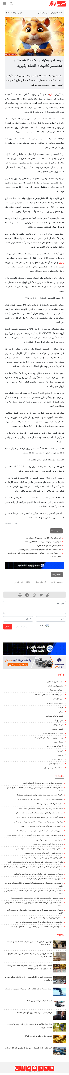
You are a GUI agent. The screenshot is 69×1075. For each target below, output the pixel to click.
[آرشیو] (23, 1068)
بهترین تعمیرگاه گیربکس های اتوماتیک (49, 694)
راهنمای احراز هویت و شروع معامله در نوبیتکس (46, 917)
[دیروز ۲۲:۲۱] (59, 992)
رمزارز (61, 262)
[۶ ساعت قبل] (59, 968)
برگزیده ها (60, 776)
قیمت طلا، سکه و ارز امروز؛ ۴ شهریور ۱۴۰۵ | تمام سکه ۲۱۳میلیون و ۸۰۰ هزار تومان (29, 967)
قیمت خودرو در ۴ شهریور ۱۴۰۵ (39, 1000)
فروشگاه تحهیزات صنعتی (54, 746)
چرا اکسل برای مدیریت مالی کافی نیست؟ (48, 737)
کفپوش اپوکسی (57, 729)
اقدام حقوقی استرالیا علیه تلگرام (49, 545)
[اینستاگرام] (40, 1068)
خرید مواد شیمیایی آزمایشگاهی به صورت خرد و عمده (44, 853)
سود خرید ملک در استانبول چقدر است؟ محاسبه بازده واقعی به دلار (39, 813)
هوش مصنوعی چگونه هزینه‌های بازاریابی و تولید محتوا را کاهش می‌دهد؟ (37, 898)
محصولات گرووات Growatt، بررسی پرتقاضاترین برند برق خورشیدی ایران (37, 926)
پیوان (61, 712)
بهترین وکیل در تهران (55, 686)
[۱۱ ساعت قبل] (59, 980)
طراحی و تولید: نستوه (34, 1072)
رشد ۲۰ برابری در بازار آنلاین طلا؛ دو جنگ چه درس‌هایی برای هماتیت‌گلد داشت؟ (35, 862)
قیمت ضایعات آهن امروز (54, 716)
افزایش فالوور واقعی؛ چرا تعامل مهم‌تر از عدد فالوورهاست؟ (42, 857)
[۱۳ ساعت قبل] (59, 956)
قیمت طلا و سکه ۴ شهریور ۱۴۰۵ (38, 1036)
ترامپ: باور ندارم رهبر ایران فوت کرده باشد (34, 1012)
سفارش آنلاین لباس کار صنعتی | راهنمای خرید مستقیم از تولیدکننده (39, 831)
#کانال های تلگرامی (22, 582)
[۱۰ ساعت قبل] (59, 944)
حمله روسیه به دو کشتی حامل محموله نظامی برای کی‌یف (28, 989)
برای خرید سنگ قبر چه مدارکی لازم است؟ (48, 844)
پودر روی (60, 755)
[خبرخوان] (29, 1068)
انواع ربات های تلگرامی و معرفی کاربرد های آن (43, 538)
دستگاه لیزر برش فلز (56, 690)
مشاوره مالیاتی (57, 759)
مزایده (60, 707)
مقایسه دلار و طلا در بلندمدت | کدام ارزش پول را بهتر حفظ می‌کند (40, 799)
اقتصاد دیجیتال (56, 12)
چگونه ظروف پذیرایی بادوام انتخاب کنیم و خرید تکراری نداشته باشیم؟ (30, 955)
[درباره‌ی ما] (52, 1068)
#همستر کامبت (56, 582)
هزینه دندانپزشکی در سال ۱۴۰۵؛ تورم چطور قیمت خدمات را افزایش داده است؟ (35, 835)
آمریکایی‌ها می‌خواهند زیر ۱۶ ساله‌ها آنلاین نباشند (42, 541)
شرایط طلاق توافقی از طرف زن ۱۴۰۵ (50, 804)
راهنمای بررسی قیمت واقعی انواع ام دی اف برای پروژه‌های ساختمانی (38, 874)
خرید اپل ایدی (58, 699)
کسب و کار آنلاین (44, 12)
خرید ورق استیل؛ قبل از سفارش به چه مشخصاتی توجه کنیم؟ (41, 808)
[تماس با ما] (46, 1068)
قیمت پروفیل (58, 724)
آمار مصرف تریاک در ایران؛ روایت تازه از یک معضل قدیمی (42, 783)
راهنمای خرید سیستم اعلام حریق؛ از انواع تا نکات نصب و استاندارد (39, 848)
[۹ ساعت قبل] (59, 1039)
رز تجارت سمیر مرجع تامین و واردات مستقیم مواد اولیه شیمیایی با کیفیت (37, 822)
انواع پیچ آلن (58, 720)
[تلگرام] (34, 1068)
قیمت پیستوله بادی (56, 763)
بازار (50, 94)
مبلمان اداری (58, 742)
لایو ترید (60, 750)
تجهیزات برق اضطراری (55, 681)
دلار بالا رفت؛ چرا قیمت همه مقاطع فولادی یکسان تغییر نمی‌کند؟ (40, 795)
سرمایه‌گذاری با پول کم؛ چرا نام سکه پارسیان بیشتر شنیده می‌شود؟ (39, 817)
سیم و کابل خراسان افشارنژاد (53, 733)
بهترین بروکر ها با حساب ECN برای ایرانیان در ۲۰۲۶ (45, 878)
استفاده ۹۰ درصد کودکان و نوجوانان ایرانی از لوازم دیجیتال (39, 549)
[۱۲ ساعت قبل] (59, 1027)
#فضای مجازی (40, 582)
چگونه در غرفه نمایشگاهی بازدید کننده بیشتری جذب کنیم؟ (42, 826)
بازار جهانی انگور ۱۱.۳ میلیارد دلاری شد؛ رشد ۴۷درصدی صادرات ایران (29, 1026)
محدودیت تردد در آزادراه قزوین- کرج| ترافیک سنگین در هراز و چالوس (27, 979)
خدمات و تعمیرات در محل (53, 768)
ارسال (7, 626)
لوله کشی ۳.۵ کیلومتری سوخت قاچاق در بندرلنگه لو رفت (28, 1048)
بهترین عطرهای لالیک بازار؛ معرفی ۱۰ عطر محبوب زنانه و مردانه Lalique (29, 943)
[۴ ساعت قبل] (59, 1015)
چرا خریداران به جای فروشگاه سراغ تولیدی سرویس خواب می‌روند (39, 922)
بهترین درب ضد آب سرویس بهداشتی (49, 840)
